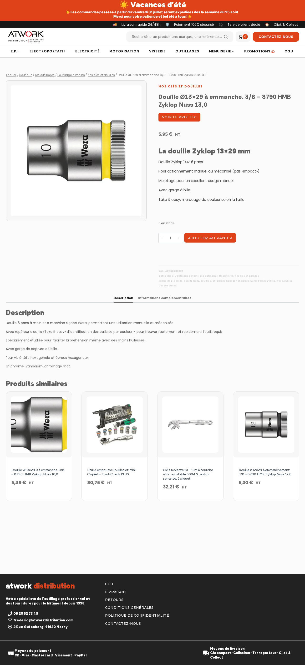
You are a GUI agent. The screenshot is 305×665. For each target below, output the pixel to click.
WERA (173, 285)
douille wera (249, 280)
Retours (114, 600)
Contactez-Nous (276, 37)
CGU (289, 51)
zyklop (288, 280)
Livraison (115, 592)
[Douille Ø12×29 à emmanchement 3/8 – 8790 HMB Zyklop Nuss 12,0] (266, 424)
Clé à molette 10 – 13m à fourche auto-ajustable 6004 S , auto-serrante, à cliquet (188, 474)
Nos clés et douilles (180, 86)
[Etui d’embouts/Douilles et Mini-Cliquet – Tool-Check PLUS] (114, 424)
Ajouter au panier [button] (39, 498)
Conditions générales (129, 607)
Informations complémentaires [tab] (164, 298)
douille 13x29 (191, 280)
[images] (76, 150)
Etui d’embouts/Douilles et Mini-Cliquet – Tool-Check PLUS (112, 472)
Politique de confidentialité (137, 615)
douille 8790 (208, 280)
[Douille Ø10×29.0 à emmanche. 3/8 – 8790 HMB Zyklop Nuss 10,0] (39, 424)
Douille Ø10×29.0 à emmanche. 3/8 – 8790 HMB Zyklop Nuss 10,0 (37, 472)
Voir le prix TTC (179, 117)
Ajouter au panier (210, 238)
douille (178, 280)
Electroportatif (48, 51)
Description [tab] (123, 298)
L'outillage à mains (187, 275)
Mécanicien (226, 275)
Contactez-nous (123, 623)
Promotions (257, 51)
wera (280, 280)
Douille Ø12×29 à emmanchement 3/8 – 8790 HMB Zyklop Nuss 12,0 (265, 472)
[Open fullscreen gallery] (142, 216)
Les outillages (209, 275)
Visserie (157, 51)
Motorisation (124, 51)
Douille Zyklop (266, 280)
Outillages (187, 51)
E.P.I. (15, 51)
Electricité (87, 51)
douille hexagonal (228, 280)
